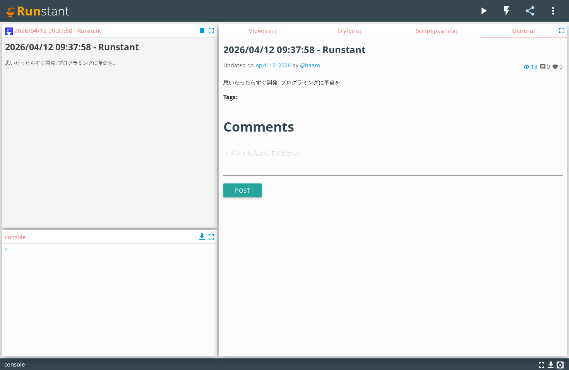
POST (242, 190)
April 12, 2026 (273, 65)
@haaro (310, 65)
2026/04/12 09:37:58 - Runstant (294, 49)
